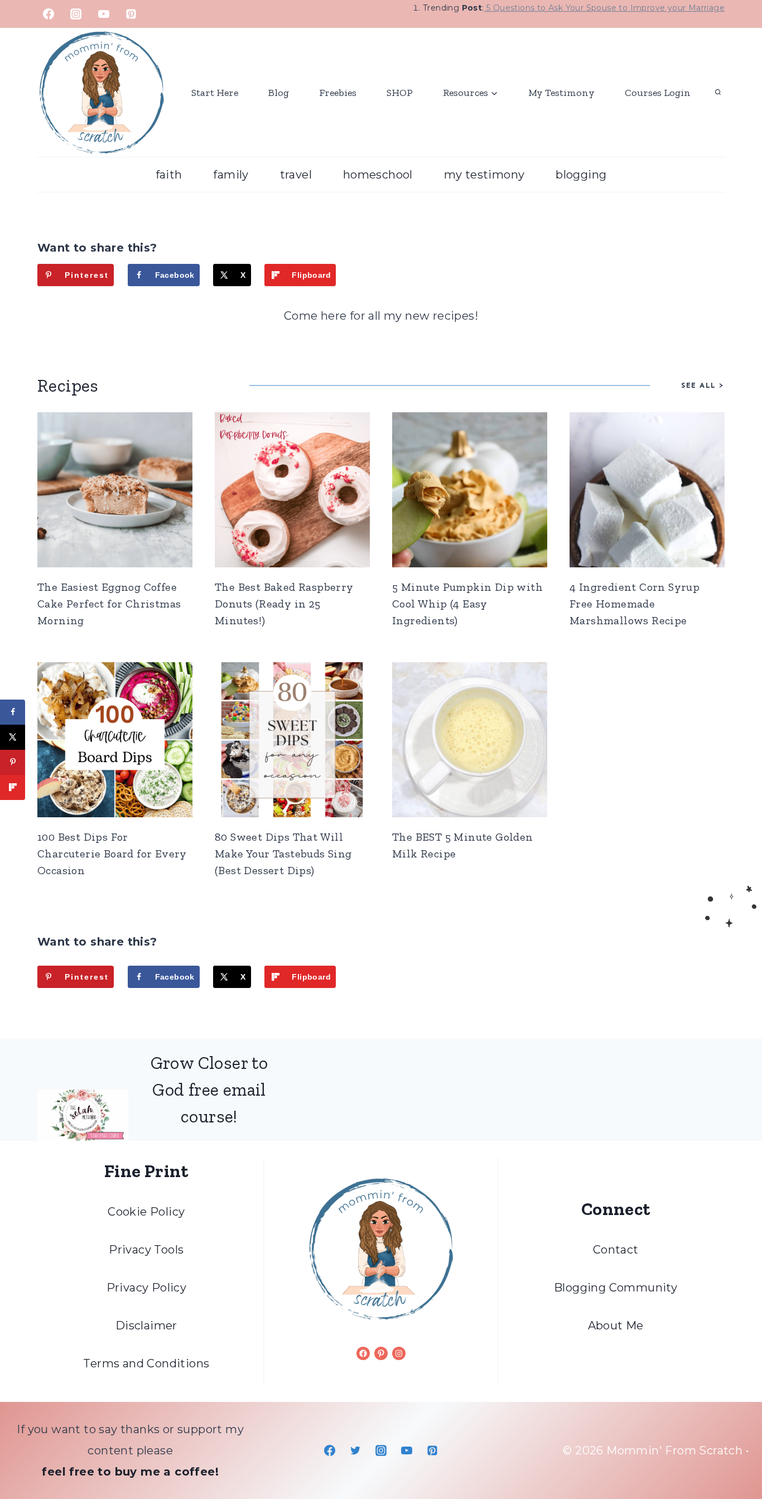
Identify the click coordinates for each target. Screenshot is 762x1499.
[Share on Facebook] (12, 712)
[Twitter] (355, 1450)
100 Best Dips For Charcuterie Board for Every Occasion (112, 853)
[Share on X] (12, 737)
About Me (616, 1325)
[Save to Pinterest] (12, 762)
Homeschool (378, 174)
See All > (703, 385)
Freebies (337, 92)
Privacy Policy (147, 1287)
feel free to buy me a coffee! (130, 1471)
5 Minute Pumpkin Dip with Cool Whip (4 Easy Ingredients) (467, 603)
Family (230, 174)
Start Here (214, 92)
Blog (278, 92)
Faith (169, 174)
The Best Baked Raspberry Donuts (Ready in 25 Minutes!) (284, 603)
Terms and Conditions (146, 1363)
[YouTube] (104, 14)
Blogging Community (615, 1287)
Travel (296, 174)
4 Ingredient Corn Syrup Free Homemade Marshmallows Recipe (635, 603)
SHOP (400, 92)
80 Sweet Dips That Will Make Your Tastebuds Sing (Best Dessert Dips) (283, 853)
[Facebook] (48, 14)
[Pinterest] (131, 14)
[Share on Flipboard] (12, 787)
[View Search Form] (718, 92)
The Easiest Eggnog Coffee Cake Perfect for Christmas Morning (109, 603)
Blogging (581, 174)
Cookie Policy (146, 1211)
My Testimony (561, 92)
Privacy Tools (146, 1249)
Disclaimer (146, 1325)
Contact (616, 1249)
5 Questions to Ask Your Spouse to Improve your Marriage (604, 8)
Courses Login (658, 92)
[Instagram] (76, 14)
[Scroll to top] (734, 1454)
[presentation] (114, 489)
